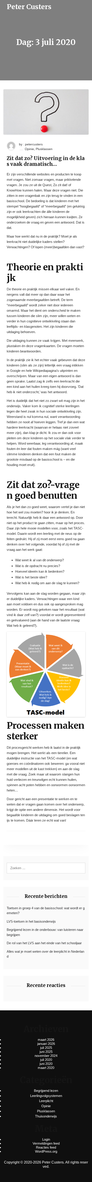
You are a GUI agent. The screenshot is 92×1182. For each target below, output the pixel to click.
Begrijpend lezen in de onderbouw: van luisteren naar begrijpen (45, 932)
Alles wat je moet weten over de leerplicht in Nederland (45, 954)
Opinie (29, 149)
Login (46, 1139)
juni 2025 (46, 1052)
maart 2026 (46, 1040)
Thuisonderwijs (46, 1116)
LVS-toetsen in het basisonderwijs (31, 921)
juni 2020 (46, 1064)
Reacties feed (46, 1147)
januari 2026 (46, 1044)
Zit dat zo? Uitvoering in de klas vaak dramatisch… (46, 161)
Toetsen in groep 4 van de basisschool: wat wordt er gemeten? (46, 910)
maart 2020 (46, 1068)
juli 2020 (46, 1060)
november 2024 (46, 1056)
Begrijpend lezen (46, 1090)
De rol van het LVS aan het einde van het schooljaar (44, 943)
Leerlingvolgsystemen (46, 1096)
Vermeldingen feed (46, 1143)
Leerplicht (46, 1101)
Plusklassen (44, 149)
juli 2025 (46, 1048)
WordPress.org (46, 1151)
